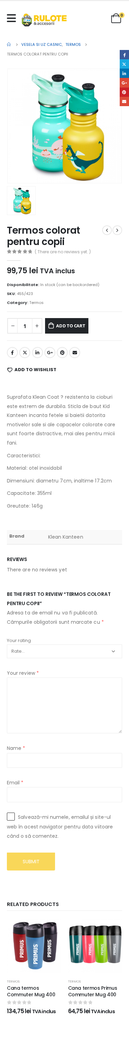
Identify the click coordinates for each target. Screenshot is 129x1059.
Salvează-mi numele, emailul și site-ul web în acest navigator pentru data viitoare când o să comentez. (60, 826)
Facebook (12, 352)
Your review (23, 673)
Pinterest (62, 352)
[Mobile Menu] (13, 18)
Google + (49, 352)
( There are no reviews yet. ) (63, 252)
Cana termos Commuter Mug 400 (31, 991)
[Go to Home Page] (9, 44)
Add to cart (70, 326)
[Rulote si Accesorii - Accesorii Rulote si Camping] (44, 20)
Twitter (24, 352)
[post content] (34, 946)
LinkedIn (37, 352)
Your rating (19, 640)
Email (74, 352)
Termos (36, 302)
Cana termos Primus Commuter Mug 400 (92, 991)
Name (16, 748)
